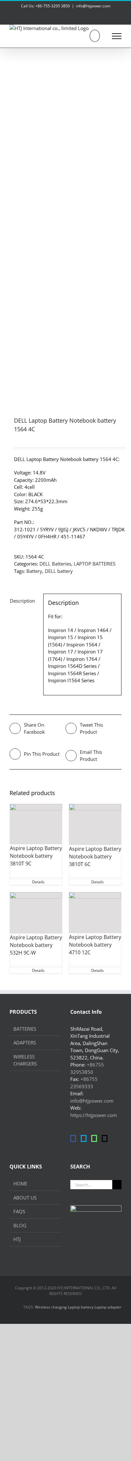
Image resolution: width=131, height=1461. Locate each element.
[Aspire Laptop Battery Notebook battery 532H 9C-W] (36, 913)
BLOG (19, 1225)
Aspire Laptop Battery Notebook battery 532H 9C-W (36, 945)
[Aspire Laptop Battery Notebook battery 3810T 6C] (95, 824)
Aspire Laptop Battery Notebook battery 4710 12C (95, 945)
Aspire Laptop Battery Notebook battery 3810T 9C (36, 856)
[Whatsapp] (94, 1138)
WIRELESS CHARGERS (25, 1060)
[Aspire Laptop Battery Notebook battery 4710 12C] (95, 913)
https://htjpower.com (93, 1115)
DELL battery (59, 571)
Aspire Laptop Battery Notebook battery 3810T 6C (95, 856)
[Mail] (104, 1138)
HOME (20, 1183)
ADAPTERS (24, 1042)
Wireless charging (51, 1307)
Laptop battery (80, 1307)
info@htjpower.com (93, 6)
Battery (34, 571)
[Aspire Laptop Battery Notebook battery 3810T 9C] (36, 824)
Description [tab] (22, 601)
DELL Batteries (55, 563)
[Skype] (83, 1138)
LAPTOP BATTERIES (94, 563)
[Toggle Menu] (117, 36)
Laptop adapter (107, 1307)
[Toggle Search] (95, 36)
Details (38, 882)
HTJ (17, 1239)
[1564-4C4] (65, 224)
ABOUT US (25, 1197)
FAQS (19, 1211)
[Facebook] (73, 1138)
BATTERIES (24, 1029)
